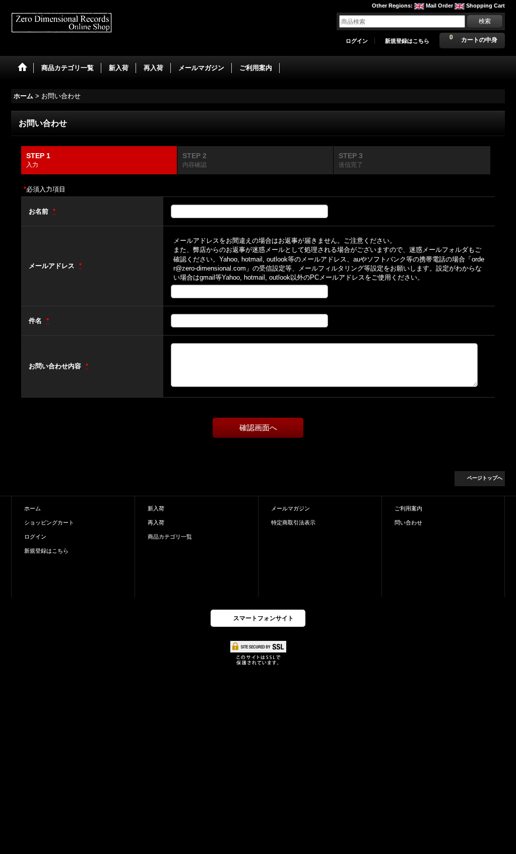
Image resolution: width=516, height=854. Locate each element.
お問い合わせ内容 (56, 366)
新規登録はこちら (407, 41)
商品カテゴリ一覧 (170, 537)
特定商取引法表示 (293, 522)
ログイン (357, 41)
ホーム (32, 508)
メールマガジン (290, 508)
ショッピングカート (49, 522)
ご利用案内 (408, 508)
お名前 (39, 211)
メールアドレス (53, 266)
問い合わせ (408, 522)
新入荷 (156, 508)
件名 (36, 320)
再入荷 (156, 522)
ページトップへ (484, 478)
